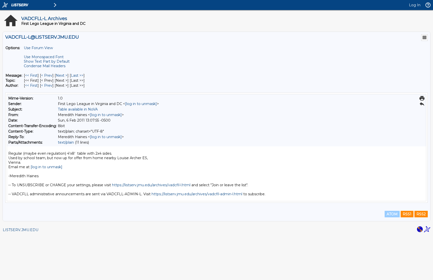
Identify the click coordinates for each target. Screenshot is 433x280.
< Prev (46, 75)
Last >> (77, 75)
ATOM (392, 214)
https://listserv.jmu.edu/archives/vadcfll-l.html (151, 185)
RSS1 (407, 214)
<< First (31, 75)
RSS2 (421, 214)
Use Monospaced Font (44, 57)
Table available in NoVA (78, 109)
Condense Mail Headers (44, 66)
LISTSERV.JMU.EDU (20, 230)
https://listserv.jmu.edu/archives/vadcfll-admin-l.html (197, 194)
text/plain (66, 142)
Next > (61, 75)
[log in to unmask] (141, 104)
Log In (414, 5)
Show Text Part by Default (47, 61)
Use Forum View (38, 48)
